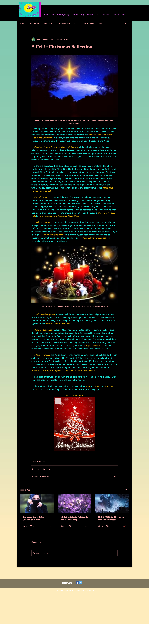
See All (127, 490)
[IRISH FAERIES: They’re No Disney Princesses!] (112, 503)
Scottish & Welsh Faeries (67, 23)
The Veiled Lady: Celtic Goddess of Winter (33, 518)
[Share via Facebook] (32, 469)
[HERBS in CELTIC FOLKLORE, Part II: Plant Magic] (74, 503)
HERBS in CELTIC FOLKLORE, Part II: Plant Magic (74, 518)
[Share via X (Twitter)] (38, 469)
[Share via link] (50, 469)
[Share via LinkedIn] (44, 469)
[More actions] (116, 39)
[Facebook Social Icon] (77, 582)
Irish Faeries (34, 23)
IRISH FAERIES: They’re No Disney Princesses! (111, 518)
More (100, 23)
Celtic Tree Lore (49, 23)
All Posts (23, 23)
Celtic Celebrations (87, 23)
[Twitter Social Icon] (80, 582)
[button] (126, 23)
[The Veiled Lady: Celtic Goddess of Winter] (37, 503)
